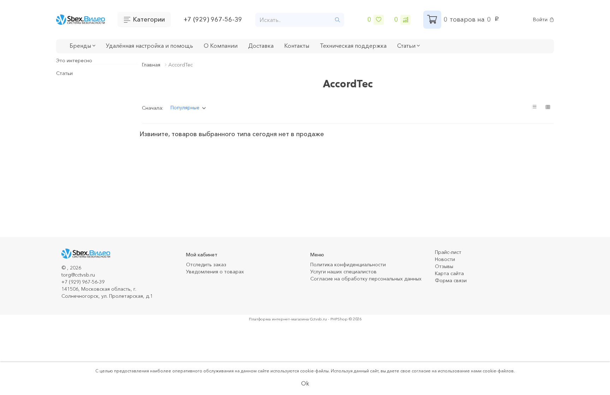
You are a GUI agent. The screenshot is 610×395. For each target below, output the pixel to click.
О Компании (221, 45)
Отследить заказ (206, 264)
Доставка (261, 45)
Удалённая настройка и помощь (149, 45)
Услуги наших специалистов (343, 271)
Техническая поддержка (353, 45)
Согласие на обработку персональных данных (365, 278)
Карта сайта (449, 273)
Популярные (185, 107)
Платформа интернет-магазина (279, 318)
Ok (305, 383)
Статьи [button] (407, 45)
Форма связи (451, 280)
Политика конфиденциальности (348, 264)
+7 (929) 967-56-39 (213, 19)
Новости (445, 259)
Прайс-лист (448, 252)
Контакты (296, 45)
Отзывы (444, 266)
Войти (540, 20)
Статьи (64, 73)
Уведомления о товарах (215, 271)
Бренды (81, 45)
